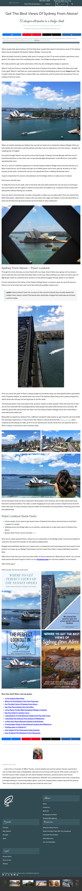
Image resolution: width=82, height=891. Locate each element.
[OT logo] (8, 796)
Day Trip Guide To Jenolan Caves (17, 713)
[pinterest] (11, 874)
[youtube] (14, 874)
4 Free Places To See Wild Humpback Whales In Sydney (26, 710)
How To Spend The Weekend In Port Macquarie (22, 733)
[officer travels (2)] (14, 2)
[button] (72, 4)
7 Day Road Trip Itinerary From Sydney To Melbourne (24, 719)
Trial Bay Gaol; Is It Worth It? (15, 727)
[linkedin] (17, 874)
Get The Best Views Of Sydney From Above (21, 704)
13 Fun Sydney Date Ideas (14, 698)
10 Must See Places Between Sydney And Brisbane (24, 721)
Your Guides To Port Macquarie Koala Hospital (22, 730)
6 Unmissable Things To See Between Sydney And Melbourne (28, 724)
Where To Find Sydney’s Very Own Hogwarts (22, 701)
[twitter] (8, 874)
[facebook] (3, 874)
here (34, 533)
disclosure (37, 40)
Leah (14, 764)
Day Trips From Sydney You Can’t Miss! (19, 707)
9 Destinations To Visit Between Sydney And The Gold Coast (27, 716)
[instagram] (5, 874)
